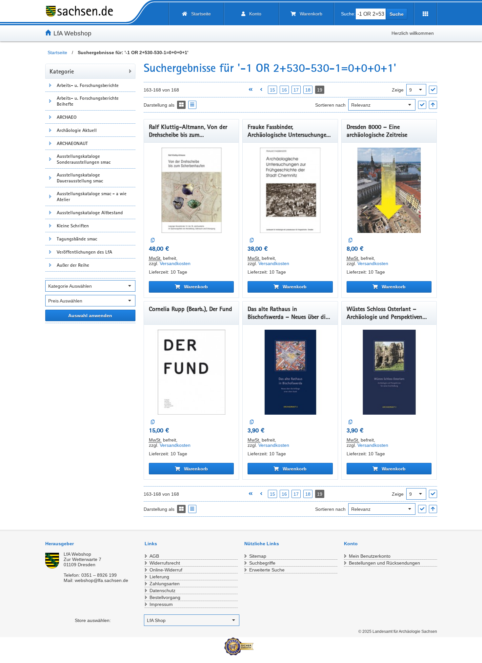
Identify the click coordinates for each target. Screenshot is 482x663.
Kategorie (62, 71)
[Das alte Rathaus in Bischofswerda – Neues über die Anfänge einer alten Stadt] (290, 372)
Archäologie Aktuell (77, 130)
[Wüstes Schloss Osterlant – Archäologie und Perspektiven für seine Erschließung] (389, 372)
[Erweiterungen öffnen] (425, 14)
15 (272, 90)
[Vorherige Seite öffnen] (261, 90)
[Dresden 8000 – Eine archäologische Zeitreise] (389, 190)
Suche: (348, 13)
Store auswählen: (93, 620)
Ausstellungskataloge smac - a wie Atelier (92, 196)
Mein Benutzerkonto (370, 556)
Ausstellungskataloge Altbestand (90, 213)
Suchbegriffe (262, 563)
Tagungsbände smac (77, 239)
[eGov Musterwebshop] (82, 11)
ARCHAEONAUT (72, 143)
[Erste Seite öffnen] (250, 90)
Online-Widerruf (166, 569)
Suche (397, 14)
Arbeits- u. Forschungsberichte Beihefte (88, 101)
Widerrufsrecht (165, 563)
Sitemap (257, 556)
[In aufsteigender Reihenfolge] (433, 105)
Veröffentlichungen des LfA (84, 252)
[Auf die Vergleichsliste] (153, 240)
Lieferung (159, 576)
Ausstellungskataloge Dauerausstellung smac (80, 178)
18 (308, 90)
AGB (154, 556)
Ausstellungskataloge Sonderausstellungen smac (83, 159)
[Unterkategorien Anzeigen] (50, 85)
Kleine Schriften (73, 226)
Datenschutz (162, 590)
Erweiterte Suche (267, 569)
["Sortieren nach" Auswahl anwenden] (422, 105)
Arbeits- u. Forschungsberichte (88, 85)
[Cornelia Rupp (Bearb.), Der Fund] (191, 372)
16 (284, 90)
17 (296, 90)
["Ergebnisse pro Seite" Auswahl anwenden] (433, 90)
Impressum (161, 604)
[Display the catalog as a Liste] (192, 105)
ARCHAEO (66, 117)
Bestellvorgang (165, 597)
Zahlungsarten (165, 583)
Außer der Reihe (73, 265)
